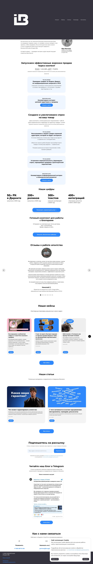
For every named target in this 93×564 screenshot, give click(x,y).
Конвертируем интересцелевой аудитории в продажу (46, 100)
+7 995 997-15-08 (19, 548)
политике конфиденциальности (78, 550)
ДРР (49, 69)
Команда (75, 19)
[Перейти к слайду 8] (52, 294)
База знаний (6, 558)
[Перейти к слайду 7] (50, 294)
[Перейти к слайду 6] (49, 294)
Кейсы (63, 19)
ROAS (37, 69)
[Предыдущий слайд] (3, 270)
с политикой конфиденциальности (50, 457)
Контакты (83, 19)
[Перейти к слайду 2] (42, 294)
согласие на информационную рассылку (53, 455)
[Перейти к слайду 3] (43, 294)
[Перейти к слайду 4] (45, 294)
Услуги (57, 19)
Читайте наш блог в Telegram (46, 466)
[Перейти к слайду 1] (40, 294)
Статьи (69, 19)
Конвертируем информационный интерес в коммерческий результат (46, 175)
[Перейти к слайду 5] (47, 294)
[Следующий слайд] (89, 270)
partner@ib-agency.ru (46, 548)
